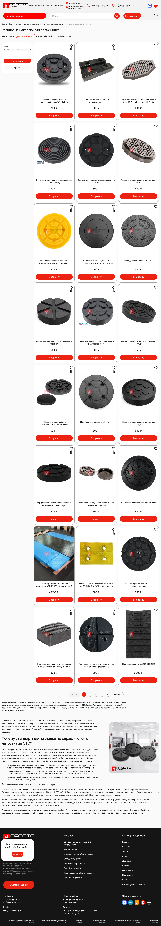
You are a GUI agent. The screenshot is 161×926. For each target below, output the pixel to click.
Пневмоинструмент (73, 877)
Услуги (41, 5)
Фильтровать (17, 61)
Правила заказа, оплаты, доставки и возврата (128, 922)
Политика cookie (78, 922)
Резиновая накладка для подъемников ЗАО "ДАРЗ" (138, 423)
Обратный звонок (18, 884)
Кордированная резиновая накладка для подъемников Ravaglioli (54, 504)
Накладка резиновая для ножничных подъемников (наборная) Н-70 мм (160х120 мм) (54, 667)
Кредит (125, 865)
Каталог (33, 5)
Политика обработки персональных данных (21, 922)
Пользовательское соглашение (99, 922)
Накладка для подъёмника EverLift (96, 422)
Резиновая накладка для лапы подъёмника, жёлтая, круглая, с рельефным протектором (54, 263)
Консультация (132, 16)
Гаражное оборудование (75, 863)
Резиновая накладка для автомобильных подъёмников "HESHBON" (54, 425)
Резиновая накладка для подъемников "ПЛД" (138, 342)
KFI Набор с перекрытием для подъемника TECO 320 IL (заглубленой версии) (54, 586)
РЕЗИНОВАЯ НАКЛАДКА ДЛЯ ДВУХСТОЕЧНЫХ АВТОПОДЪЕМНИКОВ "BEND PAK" (96, 263)
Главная (125, 842)
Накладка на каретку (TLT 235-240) (138, 664)
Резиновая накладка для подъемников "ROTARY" (138, 181)
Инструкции (127, 875)
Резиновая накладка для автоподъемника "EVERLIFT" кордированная (54, 102)
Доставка (126, 861)
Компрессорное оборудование (78, 873)
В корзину (54, 115)
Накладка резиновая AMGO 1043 (139, 260)
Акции (49, 5)
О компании (58, 5)
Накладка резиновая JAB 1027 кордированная (138, 584)
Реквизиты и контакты (153, 922)
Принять (17, 854)
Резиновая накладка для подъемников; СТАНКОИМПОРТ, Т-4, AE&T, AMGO (138, 100)
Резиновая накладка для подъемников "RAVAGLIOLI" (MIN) (96, 342)
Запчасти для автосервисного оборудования (77, 843)
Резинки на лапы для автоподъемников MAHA (96, 181)
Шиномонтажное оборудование (78, 854)
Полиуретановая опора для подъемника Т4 (96, 100)
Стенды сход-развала (74, 858)
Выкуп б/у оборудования (133, 884)
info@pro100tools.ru (12, 910)
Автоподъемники (72, 849)
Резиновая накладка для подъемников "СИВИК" (54, 342)
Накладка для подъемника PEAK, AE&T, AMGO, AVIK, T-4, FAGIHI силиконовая (96, 584)
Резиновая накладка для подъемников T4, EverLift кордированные (96, 665)
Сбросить (17, 67)
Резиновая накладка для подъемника (138, 502)
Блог (124, 879)
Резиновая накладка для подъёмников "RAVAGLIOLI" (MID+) (96, 504)
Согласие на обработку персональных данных (55, 922)
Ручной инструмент (73, 868)
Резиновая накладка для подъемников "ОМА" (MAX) (54, 181)
